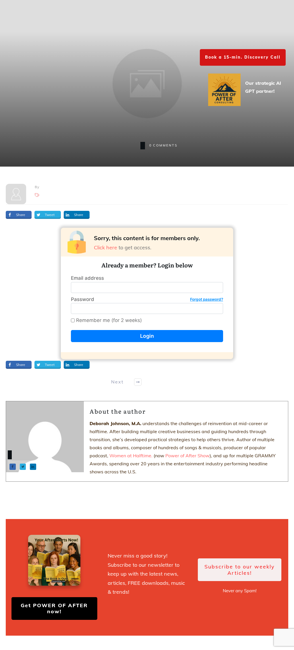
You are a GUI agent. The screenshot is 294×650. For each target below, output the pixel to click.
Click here (105, 247)
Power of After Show (187, 455)
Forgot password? (206, 299)
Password (147, 299)
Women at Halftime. (130, 455)
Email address (87, 278)
